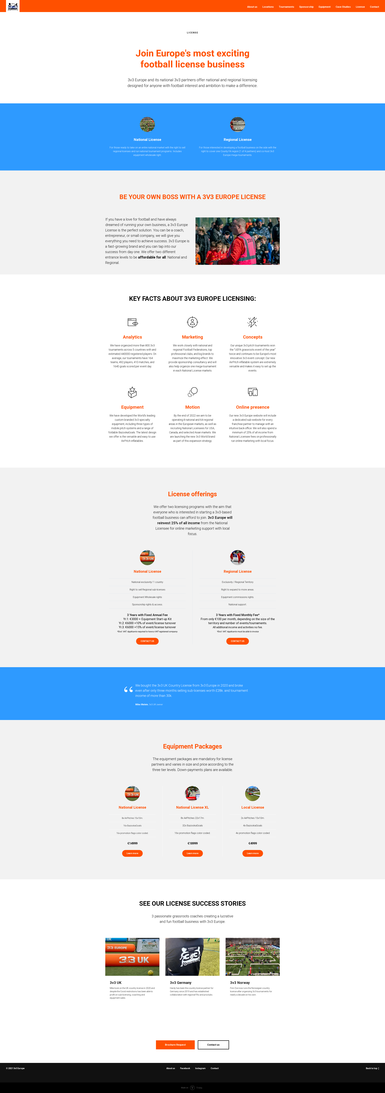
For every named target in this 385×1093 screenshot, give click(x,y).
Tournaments (286, 6)
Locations (268, 6)
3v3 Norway (240, 983)
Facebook (185, 1068)
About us (252, 6)
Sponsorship (306, 6)
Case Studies (343, 6)
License (360, 6)
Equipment (325, 6)
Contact (374, 6)
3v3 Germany (180, 983)
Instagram (200, 1068)
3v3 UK (116, 983)
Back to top (371, 1068)
